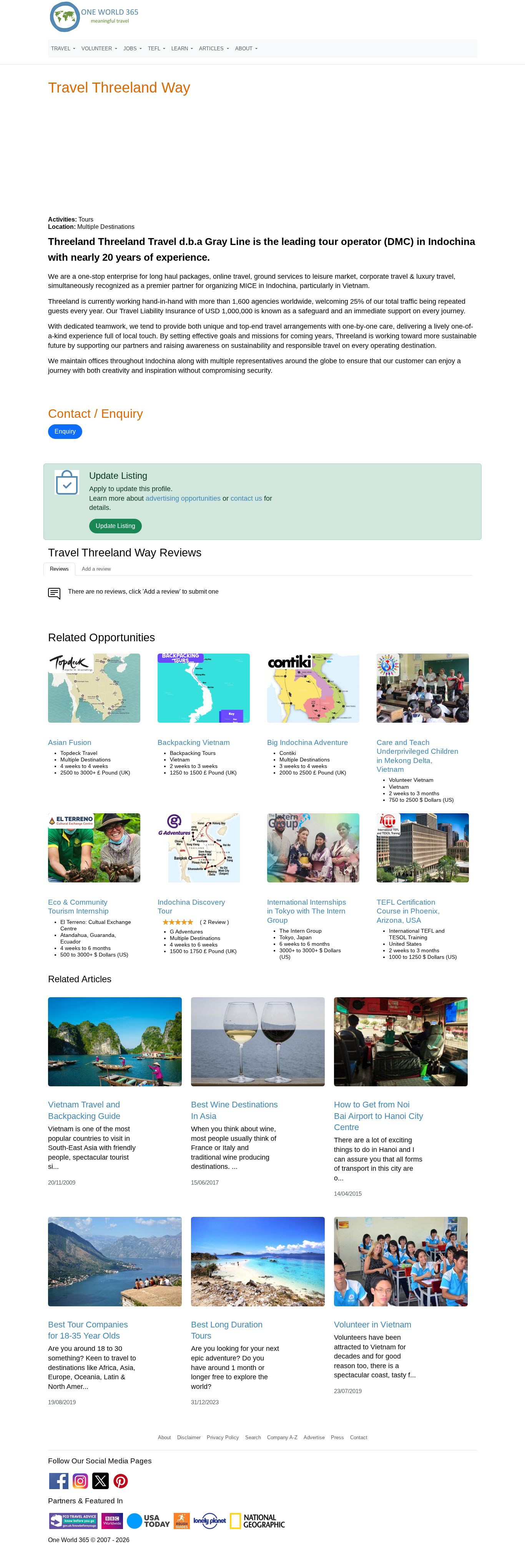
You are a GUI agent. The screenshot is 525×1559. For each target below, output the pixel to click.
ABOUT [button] (244, 48)
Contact (358, 1437)
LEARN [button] (180, 48)
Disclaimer (189, 1437)
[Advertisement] (262, 155)
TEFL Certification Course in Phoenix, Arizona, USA (408, 911)
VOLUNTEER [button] (97, 48)
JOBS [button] (130, 48)
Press (337, 1437)
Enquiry (65, 431)
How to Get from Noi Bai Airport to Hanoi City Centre (378, 1116)
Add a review (96, 569)
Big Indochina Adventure (307, 742)
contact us (246, 498)
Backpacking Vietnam (194, 742)
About (164, 1437)
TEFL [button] (155, 48)
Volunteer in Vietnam (372, 1324)
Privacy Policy (223, 1437)
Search (253, 1437)
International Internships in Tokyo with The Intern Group (306, 911)
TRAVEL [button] (61, 48)
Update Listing (115, 526)
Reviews (59, 569)
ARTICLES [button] (212, 48)
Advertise (314, 1437)
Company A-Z (282, 1437)
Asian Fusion (69, 742)
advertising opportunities (183, 498)
